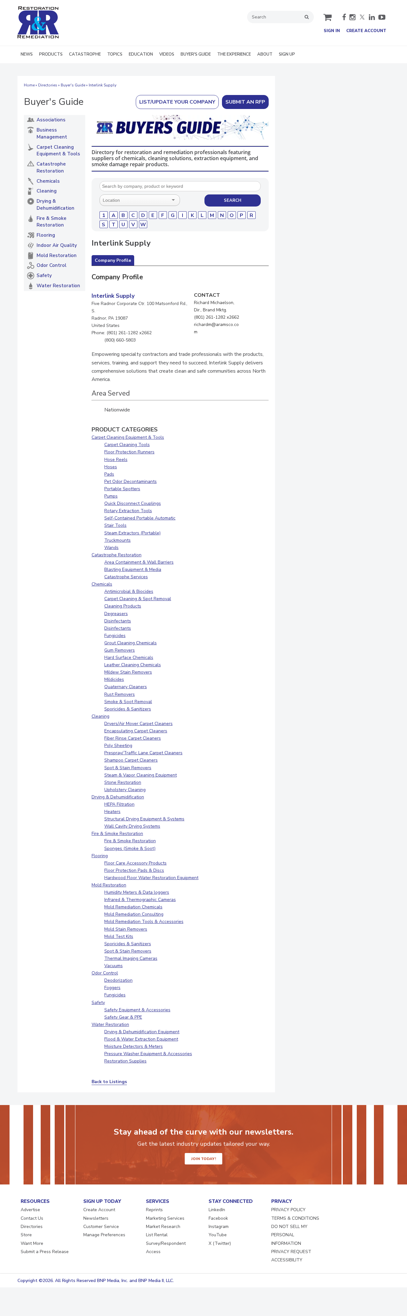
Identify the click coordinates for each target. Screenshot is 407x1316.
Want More (32, 1243)
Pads (109, 474)
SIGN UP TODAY (102, 1201)
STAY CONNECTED (231, 1201)
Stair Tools (115, 525)
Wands (111, 548)
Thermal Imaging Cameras (130, 958)
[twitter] (362, 17)
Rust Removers (119, 694)
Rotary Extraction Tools (128, 511)
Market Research (163, 1227)
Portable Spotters (122, 489)
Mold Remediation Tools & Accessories (143, 922)
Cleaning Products (122, 606)
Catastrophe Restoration (116, 555)
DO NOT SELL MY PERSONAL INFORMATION (289, 1235)
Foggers (112, 988)
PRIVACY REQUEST (291, 1252)
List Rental (157, 1235)
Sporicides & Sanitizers (127, 709)
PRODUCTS (51, 54)
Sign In (332, 31)
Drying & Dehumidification (118, 797)
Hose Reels (116, 460)
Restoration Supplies (125, 1061)
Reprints (154, 1210)
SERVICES (157, 1201)
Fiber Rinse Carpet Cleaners (132, 738)
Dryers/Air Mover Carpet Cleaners (138, 724)
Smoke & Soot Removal (128, 702)
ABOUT (264, 54)
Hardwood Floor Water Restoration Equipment (151, 878)
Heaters (112, 812)
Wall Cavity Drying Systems (132, 826)
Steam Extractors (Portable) (132, 533)
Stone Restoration (122, 782)
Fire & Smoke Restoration (117, 834)
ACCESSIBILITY (286, 1260)
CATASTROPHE (85, 54)
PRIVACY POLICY (288, 1210)
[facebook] (344, 17)
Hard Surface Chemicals (128, 658)
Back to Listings (109, 1082)
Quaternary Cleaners (125, 687)
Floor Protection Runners (129, 452)
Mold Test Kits (118, 936)
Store (26, 1235)
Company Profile (113, 260)
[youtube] (381, 17)
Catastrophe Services (126, 577)
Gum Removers (119, 650)
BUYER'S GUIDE (196, 54)
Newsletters (95, 1218)
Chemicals (102, 584)
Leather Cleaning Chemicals (132, 665)
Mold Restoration (109, 885)
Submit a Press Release (45, 1252)
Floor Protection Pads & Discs (134, 870)
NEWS (27, 54)
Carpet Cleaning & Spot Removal (137, 599)
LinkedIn (217, 1210)
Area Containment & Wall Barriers (139, 562)
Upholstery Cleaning (125, 790)
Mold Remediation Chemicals (133, 907)
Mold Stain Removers (125, 929)
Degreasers (116, 614)
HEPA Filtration (119, 804)
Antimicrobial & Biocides (128, 591)
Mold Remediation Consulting (133, 914)
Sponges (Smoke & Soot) (129, 848)
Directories (47, 85)
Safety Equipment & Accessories (137, 1010)
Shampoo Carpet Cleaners (131, 760)
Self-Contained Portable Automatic (140, 518)
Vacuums (113, 966)
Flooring (100, 856)
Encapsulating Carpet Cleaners (135, 731)
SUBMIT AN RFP (245, 101)
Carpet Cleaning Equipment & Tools (128, 437)
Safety (98, 1003)
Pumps (111, 496)
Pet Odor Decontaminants (130, 481)
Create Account (366, 31)
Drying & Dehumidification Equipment (141, 1032)
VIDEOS (166, 54)
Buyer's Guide (73, 85)
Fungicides (115, 636)
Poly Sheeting (118, 746)
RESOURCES (35, 1201)
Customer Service (101, 1227)
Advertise (30, 1210)
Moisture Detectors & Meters (133, 1046)
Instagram (219, 1227)
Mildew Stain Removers (128, 672)
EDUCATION (141, 54)
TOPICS (114, 54)
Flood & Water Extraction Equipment (141, 1039)
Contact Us (32, 1218)
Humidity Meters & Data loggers (136, 892)
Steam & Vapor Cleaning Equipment (140, 775)
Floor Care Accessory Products (135, 863)
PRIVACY (281, 1201)
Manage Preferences (104, 1235)
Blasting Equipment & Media (132, 569)
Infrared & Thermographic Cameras (140, 900)
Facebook (218, 1218)
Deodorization (118, 980)
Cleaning (100, 716)
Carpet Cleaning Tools (127, 445)
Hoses (110, 467)
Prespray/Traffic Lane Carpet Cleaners (143, 753)
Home (29, 85)
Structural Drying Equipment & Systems (144, 819)
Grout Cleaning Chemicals (130, 643)
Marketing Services (165, 1218)
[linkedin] (372, 17)
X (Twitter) (220, 1243)
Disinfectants (117, 621)
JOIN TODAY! (203, 1158)
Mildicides (114, 679)
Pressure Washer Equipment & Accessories (148, 1054)
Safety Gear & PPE (123, 1017)
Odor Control (105, 973)
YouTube (218, 1235)
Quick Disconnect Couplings (132, 503)
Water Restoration (110, 1024)
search (307, 16)
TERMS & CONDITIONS (295, 1218)
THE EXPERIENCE (234, 54)
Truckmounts (117, 540)
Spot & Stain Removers (127, 768)
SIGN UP (287, 54)
